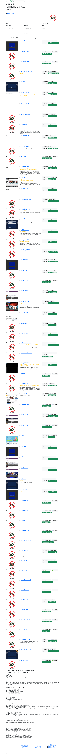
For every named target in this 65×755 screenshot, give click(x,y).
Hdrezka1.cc (24, 501)
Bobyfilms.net (25, 457)
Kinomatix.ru (25, 61)
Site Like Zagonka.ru (46, 662)
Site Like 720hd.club (52, 491)
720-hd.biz (24, 323)
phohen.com (50, 749)
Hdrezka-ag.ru (25, 550)
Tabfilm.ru (24, 374)
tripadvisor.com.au (24, 744)
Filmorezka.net (25, 114)
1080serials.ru (25, 333)
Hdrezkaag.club (25, 530)
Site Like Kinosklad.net (53, 261)
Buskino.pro (24, 610)
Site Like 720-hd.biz (52, 325)
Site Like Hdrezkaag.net (52, 641)
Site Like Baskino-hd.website (48, 542)
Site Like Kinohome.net (53, 416)
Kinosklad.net (25, 259)
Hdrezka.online (25, 209)
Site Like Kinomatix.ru (46, 63)
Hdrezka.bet (24, 383)
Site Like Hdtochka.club (47, 53)
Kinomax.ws (24, 81)
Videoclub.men (25, 92)
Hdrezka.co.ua (25, 510)
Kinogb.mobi (25, 290)
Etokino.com (24, 468)
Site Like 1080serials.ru (53, 334)
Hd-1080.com (25, 146)
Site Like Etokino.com (53, 469)
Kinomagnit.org (25, 250)
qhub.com (36, 748)
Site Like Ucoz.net (51, 437)
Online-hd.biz (25, 103)
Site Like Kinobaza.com (47, 427)
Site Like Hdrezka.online (53, 210)
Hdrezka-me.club (26, 580)
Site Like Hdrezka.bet (53, 385)
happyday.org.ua (38, 746)
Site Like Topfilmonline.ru (53, 303)
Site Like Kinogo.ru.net (52, 364)
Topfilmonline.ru (26, 301)
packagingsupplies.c (51, 744)
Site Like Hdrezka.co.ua (47, 512)
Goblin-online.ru (26, 343)
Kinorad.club (24, 188)
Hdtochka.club (25, 52)
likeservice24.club (24, 749)
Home (57, 1)
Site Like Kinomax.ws (52, 83)
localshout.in (23, 748)
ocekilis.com (23, 747)
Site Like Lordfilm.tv (52, 562)
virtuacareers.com (24, 745)
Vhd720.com (24, 270)
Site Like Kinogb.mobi (53, 292)
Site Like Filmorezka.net (52, 116)
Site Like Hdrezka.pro (52, 126)
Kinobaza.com (25, 425)
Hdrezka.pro (24, 124)
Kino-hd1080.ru (25, 619)
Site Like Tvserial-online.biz (47, 356)
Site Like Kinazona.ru (52, 601)
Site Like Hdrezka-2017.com (53, 201)
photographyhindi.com (52, 745)
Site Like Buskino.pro (46, 611)
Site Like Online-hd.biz (52, 105)
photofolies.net (51, 746)
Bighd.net (24, 570)
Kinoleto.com (25, 136)
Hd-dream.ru (25, 404)
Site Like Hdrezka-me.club (47, 581)
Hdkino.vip (24, 479)
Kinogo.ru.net (25, 363)
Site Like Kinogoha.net (47, 282)
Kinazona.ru (24, 600)
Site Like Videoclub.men (52, 94)
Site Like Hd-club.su (46, 631)
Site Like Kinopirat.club (52, 241)
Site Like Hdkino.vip (52, 480)
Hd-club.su (24, 629)
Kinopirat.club (25, 240)
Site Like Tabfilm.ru (46, 375)
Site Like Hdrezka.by (52, 179)
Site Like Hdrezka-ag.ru (52, 552)
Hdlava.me (24, 446)
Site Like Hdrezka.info (52, 168)
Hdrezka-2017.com (26, 199)
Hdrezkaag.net (25, 639)
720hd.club (24, 490)
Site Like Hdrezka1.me (52, 220)
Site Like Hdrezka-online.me (53, 42)
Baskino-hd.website (27, 540)
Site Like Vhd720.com (53, 272)
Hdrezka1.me (25, 219)
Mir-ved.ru (24, 393)
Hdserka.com (25, 312)
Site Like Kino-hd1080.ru (47, 621)
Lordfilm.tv (24, 560)
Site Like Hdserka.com (52, 314)
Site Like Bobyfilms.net (53, 458)
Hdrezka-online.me (26, 41)
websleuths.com (37, 749)
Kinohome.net (25, 414)
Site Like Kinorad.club (53, 190)
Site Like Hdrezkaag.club (47, 532)
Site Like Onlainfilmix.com (53, 651)
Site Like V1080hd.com (53, 231)
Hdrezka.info (25, 166)
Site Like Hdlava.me (52, 448)
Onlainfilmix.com (26, 649)
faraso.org (36, 745)
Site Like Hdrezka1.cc (46, 502)
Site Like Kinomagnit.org (53, 251)
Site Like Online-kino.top (47, 158)
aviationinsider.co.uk (24, 746)
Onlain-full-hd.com (26, 71)
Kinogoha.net (25, 280)
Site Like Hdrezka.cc (46, 522)
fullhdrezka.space (10, 13)
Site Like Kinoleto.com (52, 137)
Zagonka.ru (24, 660)
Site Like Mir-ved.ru (51, 395)
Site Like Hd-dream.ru (47, 406)
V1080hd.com (25, 230)
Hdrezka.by (24, 177)
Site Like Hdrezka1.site (47, 591)
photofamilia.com (51, 747)
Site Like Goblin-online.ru (53, 344)
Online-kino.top (25, 156)
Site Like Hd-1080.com (53, 148)
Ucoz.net (23, 435)
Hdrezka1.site (25, 590)
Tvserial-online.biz (26, 353)
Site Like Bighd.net (46, 571)
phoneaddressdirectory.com (40, 744)
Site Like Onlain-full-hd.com (53, 73)
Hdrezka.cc (24, 520)
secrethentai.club (38, 747)
